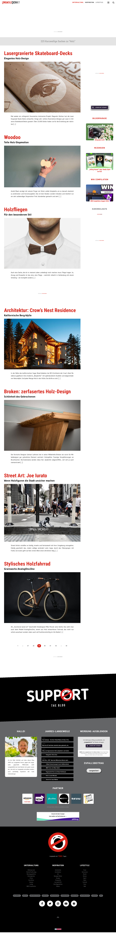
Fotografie (58, 880)
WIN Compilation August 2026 (99, 201)
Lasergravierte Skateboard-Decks (38, 53)
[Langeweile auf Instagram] (58, 903)
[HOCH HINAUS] (58, 917)
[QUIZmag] (64, 798)
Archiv (25, 895)
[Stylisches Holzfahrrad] (42, 597)
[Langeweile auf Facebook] (42, 903)
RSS (101, 895)
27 (28, 646)
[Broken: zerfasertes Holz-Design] (42, 425)
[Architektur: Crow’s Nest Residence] (42, 344)
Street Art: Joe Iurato (25, 476)
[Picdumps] (76, 798)
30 (44, 646)
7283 (60, 856)
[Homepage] (12, 2)
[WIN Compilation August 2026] (99, 193)
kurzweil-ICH (58, 882)
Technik (85, 882)
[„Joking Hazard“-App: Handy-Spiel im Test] (99, 161)
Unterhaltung (31, 866)
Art (58, 874)
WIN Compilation (99, 180)
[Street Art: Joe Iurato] (42, 513)
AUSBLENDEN (60, 31)
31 (50, 646)
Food (84, 870)
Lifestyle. (100, 2)
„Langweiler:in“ (88, 742)
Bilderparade (99, 119)
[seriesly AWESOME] (40, 798)
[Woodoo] (42, 166)
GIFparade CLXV (100, 140)
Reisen (85, 876)
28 (33, 646)
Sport (84, 878)
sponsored (65, 895)
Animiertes (58, 870)
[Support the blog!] (58, 698)
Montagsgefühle (31, 874)
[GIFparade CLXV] (99, 131)
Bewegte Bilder (58, 876)
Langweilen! (94, 771)
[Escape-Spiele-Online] (88, 798)
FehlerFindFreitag (31, 872)
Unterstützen (35, 895)
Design (58, 878)
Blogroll (17, 895)
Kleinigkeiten (31, 876)
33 (66, 646)
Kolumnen (85, 872)
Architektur (58, 872)
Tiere (84, 884)
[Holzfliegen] (42, 243)
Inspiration (58, 866)
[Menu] (108, 2)
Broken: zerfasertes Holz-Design (37, 392)
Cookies (94, 895)
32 (56, 646)
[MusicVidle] (52, 798)
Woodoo (12, 137)
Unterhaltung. (78, 2)
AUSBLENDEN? (60, 656)
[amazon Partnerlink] (27, 798)
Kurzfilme (31, 880)
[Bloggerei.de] (58, 929)
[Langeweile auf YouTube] (66, 903)
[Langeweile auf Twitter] (50, 903)
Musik (84, 874)
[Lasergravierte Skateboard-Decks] (42, 87)
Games (31, 882)
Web (85, 886)
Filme (31, 878)
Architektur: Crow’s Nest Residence (40, 310)
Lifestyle (85, 866)
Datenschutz (85, 895)
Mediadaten (55, 895)
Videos (58, 886)
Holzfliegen (15, 210)
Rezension (99, 148)
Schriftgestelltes (58, 884)
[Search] (113, 2)
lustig (31, 884)
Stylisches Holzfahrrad (27, 564)
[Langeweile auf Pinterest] (74, 903)
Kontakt (45, 895)
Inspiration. (89, 2)
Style (84, 880)
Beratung (74, 895)
